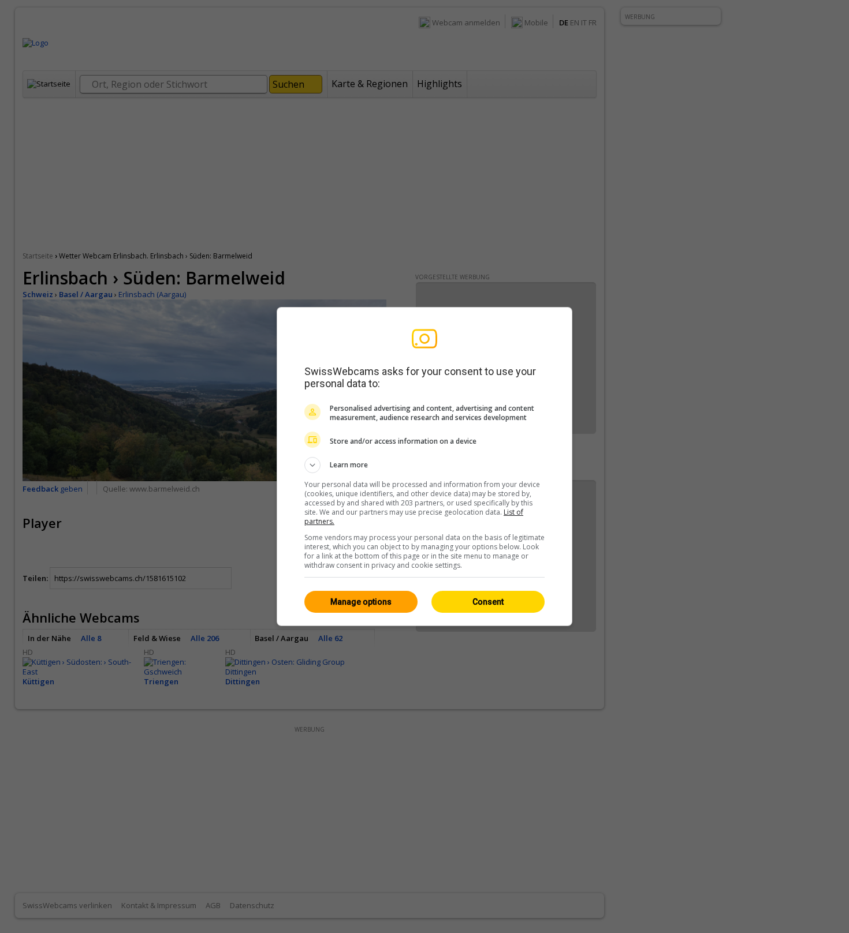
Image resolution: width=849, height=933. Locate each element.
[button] (424, 465)
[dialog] (424, 466)
